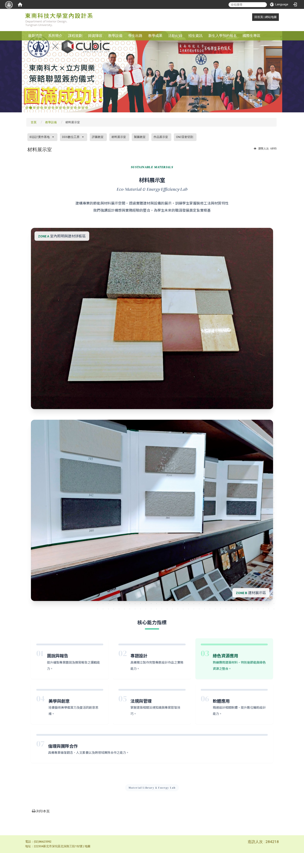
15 (79, 108)
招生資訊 (195, 36)
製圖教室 (140, 137)
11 (64, 108)
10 (60, 108)
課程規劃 (75, 36)
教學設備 (115, 36)
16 (82, 108)
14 (75, 108)
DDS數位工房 (70, 137)
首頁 (33, 122)
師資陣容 (95, 36)
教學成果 (155, 36)
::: (252, 17)
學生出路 (135, 36)
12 (68, 108)
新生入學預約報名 (222, 36)
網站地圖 (271, 17)
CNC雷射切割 (184, 137)
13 (71, 108)
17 (86, 108)
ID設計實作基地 (40, 137)
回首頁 (258, 17)
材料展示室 (118, 137)
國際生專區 (251, 36)
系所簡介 (55, 36)
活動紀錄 (175, 36)
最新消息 (35, 36)
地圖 (87, 846)
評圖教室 (97, 137)
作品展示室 (161, 137)
